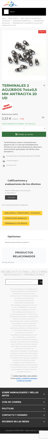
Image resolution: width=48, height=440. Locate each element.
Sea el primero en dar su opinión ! (17, 242)
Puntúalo (11, 197)
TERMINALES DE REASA (16, 223)
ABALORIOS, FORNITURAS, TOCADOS (22, 213)
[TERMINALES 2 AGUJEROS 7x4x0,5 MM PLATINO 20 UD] (44, 85)
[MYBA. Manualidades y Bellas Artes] (11, 4)
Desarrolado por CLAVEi (34, 430)
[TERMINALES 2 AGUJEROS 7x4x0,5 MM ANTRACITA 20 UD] (24, 79)
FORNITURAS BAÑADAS (16, 218)
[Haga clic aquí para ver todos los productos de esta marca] (7, 107)
